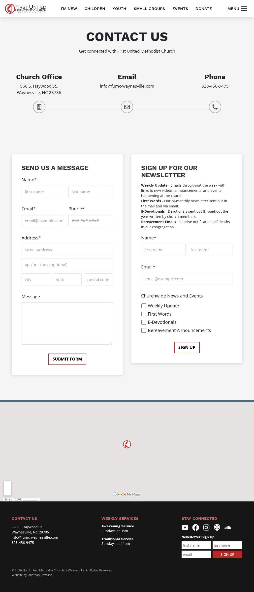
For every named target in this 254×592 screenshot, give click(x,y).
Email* (29, 209)
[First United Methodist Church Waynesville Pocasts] (217, 527)
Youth (119, 8)
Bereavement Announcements (179, 330)
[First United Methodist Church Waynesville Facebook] (195, 527)
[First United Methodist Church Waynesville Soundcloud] (227, 527)
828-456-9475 (215, 86)
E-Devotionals (162, 322)
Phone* (76, 209)
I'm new (69, 8)
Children (95, 8)
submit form (67, 359)
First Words (160, 314)
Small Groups (149, 8)
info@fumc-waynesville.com (127, 86)
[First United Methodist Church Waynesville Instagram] (206, 527)
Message (31, 296)
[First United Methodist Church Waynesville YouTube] (185, 527)
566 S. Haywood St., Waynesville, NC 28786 (30, 529)
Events (180, 8)
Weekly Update (163, 306)
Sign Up (186, 347)
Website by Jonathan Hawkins (32, 575)
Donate (203, 8)
